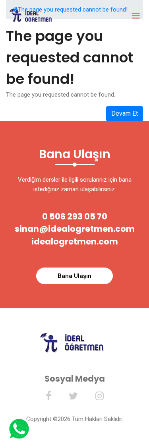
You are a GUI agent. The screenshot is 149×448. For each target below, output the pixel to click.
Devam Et (124, 113)
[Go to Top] (142, 428)
